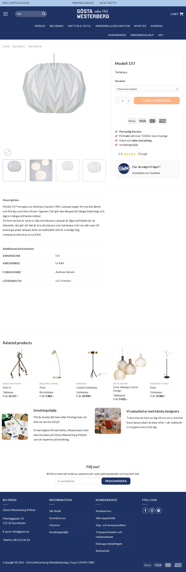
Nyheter (140, 25)
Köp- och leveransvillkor (111, 525)
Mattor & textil (79, 25)
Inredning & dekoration (113, 25)
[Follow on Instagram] (152, 511)
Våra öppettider (106, 518)
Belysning (57, 25)
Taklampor (35, 46)
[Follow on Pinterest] (159, 511)
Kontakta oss (57, 518)
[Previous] (9, 105)
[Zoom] (7, 152)
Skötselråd (102, 550)
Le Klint (60, 263)
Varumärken (117, 35)
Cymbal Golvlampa (86, 387)
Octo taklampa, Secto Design (125, 389)
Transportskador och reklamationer (109, 534)
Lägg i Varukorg (157, 100)
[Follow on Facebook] (146, 511)
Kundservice (103, 511)
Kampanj (157, 25)
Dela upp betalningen (109, 543)
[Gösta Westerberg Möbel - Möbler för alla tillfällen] (93, 14)
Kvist (153, 387)
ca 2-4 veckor (63, 280)
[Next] (99, 105)
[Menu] (5, 14)
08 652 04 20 (21, 539)
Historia (54, 525)
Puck (42, 387)
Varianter (120, 81)
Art (160, 35)
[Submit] (44, 14)
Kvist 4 (7, 387)
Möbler (40, 25)
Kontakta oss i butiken (146, 173)
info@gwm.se (20, 531)
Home (6, 46)
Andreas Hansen (65, 272)
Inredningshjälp (142, 35)
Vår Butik (55, 511)
